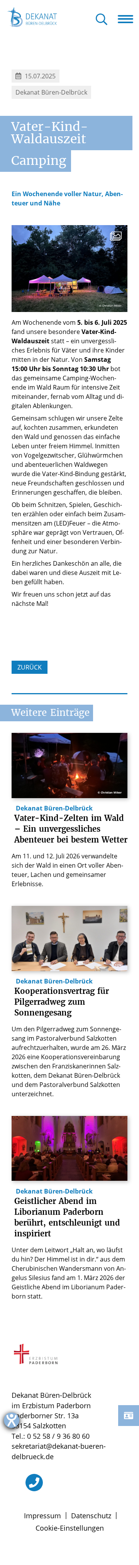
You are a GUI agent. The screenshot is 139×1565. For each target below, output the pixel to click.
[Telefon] (34, 1482)
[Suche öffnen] (101, 20)
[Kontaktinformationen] (128, 1415)
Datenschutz (91, 1515)
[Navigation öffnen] (128, 19)
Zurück (29, 667)
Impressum (42, 1515)
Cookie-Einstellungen (70, 1528)
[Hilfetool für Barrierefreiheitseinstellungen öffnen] (11, 1420)
